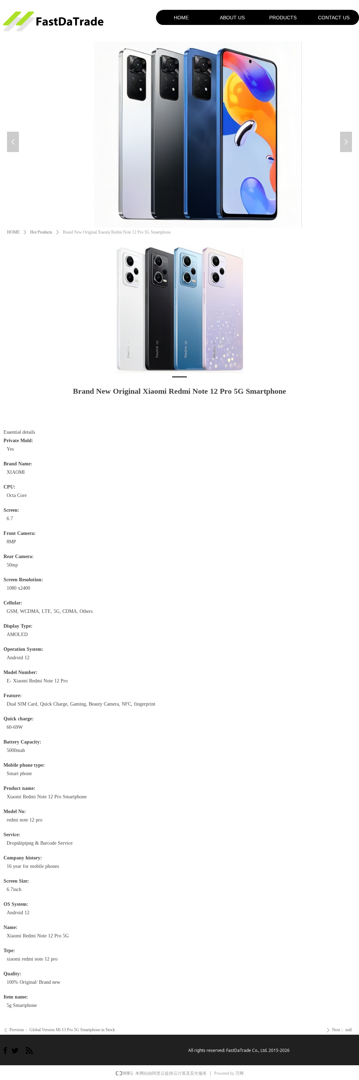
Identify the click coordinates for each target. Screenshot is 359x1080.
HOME (13, 232)
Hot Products (41, 232)
